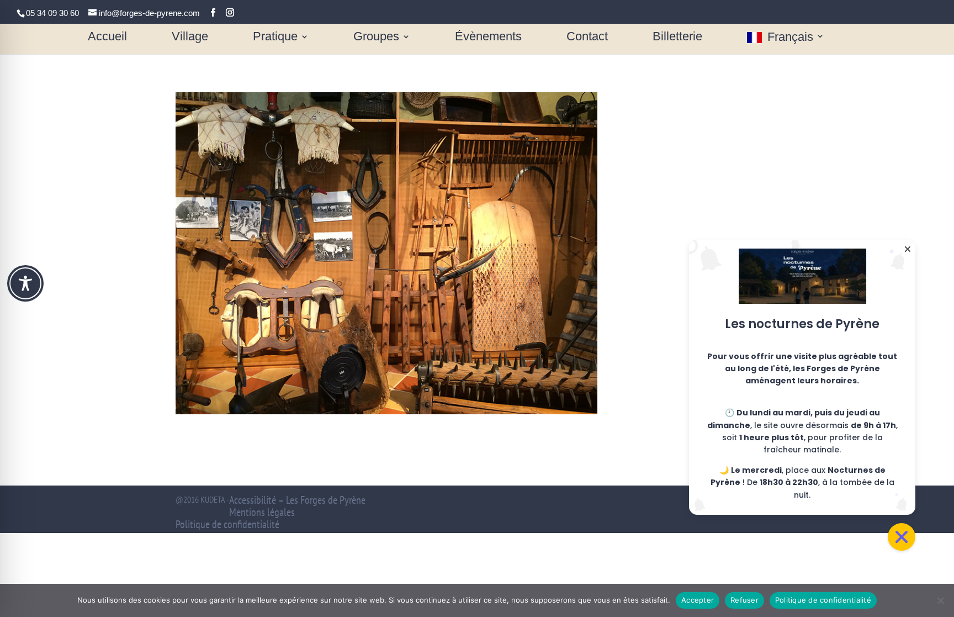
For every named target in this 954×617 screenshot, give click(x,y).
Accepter (697, 599)
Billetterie (677, 38)
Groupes (376, 38)
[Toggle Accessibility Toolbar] (25, 283)
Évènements (488, 38)
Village (190, 38)
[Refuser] (940, 600)
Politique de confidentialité (227, 524)
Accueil (107, 38)
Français (790, 38)
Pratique (275, 38)
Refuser (744, 599)
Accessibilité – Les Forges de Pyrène (297, 500)
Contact (587, 38)
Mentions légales (262, 512)
